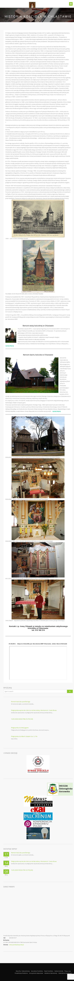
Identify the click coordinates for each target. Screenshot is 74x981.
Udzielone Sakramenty (50, 973)
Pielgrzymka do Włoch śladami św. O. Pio (24, 736)
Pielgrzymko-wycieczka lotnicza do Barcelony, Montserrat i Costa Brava (34, 710)
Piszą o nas (67, 971)
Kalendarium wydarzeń (65, 973)
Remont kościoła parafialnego (20, 702)
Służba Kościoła (58, 971)
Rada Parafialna (48, 971)
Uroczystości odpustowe (36, 973)
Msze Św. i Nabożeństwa (23, 971)
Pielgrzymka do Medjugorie (20, 728)
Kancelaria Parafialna (37, 971)
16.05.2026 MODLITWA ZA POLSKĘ (22, 719)
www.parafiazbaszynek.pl (16, 945)
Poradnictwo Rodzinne (21, 973)
